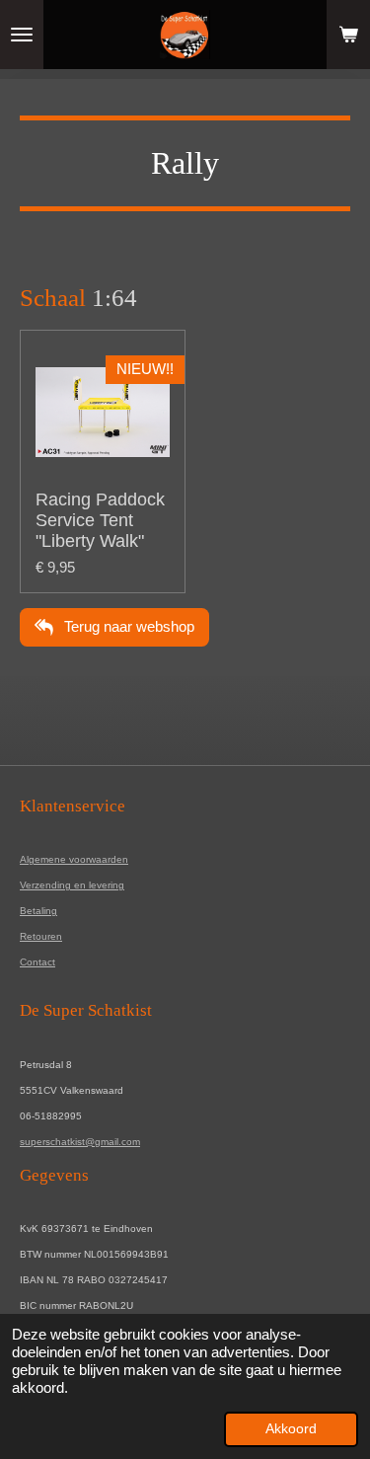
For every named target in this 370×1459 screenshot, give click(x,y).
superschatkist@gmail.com (80, 1141)
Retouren (41, 936)
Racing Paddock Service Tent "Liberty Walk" (100, 520)
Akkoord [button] (291, 1428)
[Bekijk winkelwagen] (348, 34)
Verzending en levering (72, 885)
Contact (37, 962)
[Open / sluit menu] (21, 34)
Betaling (38, 910)
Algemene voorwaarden (74, 859)
